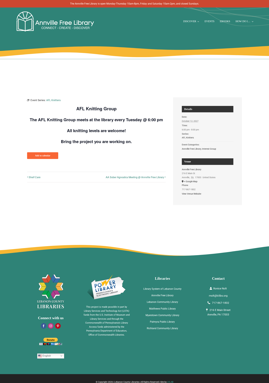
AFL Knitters (188, 137)
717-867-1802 (220, 302)
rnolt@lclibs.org (218, 295)
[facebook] (43, 326)
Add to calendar (42, 155)
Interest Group (209, 149)
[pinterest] (58, 326)
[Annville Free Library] (55, 11)
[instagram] (51, 326)
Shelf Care (34, 177)
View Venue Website (191, 194)
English (46, 355)
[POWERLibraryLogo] (106, 275)
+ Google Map (190, 181)
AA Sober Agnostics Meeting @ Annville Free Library (135, 177)
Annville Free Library (191, 149)
